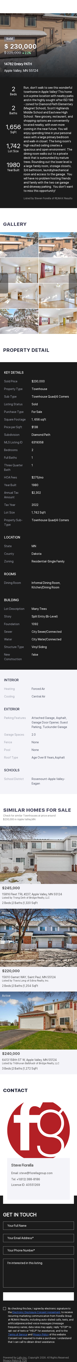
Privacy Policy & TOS (15, 1360)
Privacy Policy (41, 1334)
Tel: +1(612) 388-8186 (25, 1179)
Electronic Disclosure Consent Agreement (36, 1312)
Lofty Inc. (22, 1357)
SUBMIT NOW (38, 1296)
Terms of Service (17, 1334)
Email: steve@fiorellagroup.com (32, 1173)
